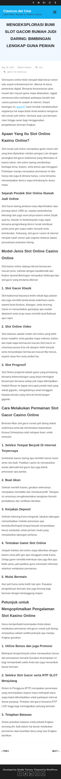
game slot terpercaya (16, 72)
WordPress (51, 769)
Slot (41, 67)
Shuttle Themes (25, 769)
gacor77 (21, 107)
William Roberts (25, 67)
